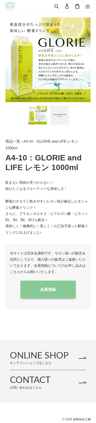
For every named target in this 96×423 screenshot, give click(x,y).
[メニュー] (87, 6)
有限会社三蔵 (82, 419)
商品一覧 (12, 141)
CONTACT (30, 382)
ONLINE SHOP (39, 357)
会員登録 (48, 289)
